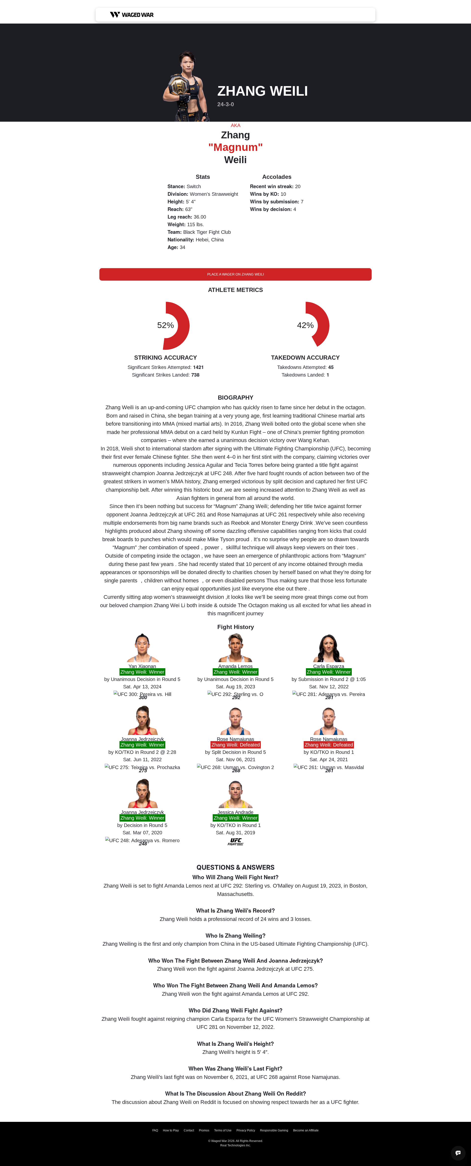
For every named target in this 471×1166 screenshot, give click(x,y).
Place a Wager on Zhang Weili (235, 274)
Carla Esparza (328, 666)
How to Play (171, 1130)
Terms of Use (223, 1130)
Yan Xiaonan (142, 666)
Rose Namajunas (235, 739)
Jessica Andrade (235, 812)
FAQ (155, 1130)
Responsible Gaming (274, 1130)
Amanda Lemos (235, 666)
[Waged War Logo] (132, 15)
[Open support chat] (458, 1153)
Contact (189, 1130)
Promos (204, 1130)
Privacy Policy (245, 1130)
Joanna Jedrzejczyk (142, 739)
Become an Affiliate (306, 1130)
